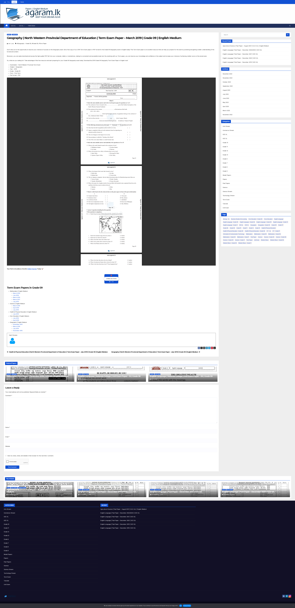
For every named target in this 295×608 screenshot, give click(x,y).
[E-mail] (10, 347)
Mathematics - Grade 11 (243, 237)
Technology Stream (228, 195)
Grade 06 (274, 225)
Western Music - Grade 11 (244, 243)
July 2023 (226, 94)
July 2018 (16, 295)
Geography (253, 225)
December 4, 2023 (13, 494)
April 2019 (16, 308)
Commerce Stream (228, 130)
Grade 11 (225, 146)
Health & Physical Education (269, 228)
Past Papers (226, 183)
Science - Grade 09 (228, 240)
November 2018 (17, 330)
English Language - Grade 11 (230, 225)
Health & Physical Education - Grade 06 (233, 231)
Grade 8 (225, 167)
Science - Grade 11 (240, 240)
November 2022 (227, 114)
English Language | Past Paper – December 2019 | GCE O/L (240, 62)
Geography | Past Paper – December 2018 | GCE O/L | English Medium (37, 376)
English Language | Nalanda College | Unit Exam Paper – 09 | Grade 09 (181, 376)
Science (225, 187)
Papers (225, 179)
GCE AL (21, 25)
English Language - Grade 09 (264, 222)
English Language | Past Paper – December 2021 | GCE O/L (240, 54)
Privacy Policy (187, 605)
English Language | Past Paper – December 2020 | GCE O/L (240, 58)
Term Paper (249, 240)
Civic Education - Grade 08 (255, 219)
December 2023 (227, 74)
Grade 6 (225, 159)
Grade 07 (280, 225)
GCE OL (13, 25)
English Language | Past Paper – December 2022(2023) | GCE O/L (242, 50)
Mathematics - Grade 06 (260, 234)
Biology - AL (226, 219)
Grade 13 (225, 155)
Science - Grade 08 (281, 237)
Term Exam (31, 25)
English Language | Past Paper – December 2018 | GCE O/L (118, 528)
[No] (293, 605)
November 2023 (227, 78)
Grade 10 (225, 142)
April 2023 (226, 106)
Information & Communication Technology (233, 234)
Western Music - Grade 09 (230, 243)
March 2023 (226, 110)
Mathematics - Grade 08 (274, 234)
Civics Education (268, 219)
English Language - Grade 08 (247, 222)
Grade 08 (225, 228)
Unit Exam (86, 374)
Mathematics (249, 234)
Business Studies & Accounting (239, 219)
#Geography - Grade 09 (24, 43)
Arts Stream (226, 126)
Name (7, 427)
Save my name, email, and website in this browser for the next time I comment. (30, 455)
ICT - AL (269, 231)
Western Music (264, 240)
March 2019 (16, 293)
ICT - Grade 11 (276, 231)
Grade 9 (9, 34)
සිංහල (9, 2)
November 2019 (17, 324)
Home (22, 2)
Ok (180, 605)
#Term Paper (43, 43)
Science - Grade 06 (269, 237)
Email (7, 437)
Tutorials (225, 203)
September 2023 (228, 86)
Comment (8, 395)
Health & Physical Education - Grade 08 (255, 231)
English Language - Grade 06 (230, 222)
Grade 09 (232, 228)
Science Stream (227, 191)
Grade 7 (225, 163)
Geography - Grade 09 (264, 225)
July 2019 (16, 301)
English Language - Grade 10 (280, 222)
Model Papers (227, 175)
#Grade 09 (35, 43)
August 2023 (226, 90)
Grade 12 (225, 151)
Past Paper (253, 237)
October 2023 (227, 82)
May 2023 (226, 102)
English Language (278, 219)
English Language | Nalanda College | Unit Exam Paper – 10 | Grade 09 (109, 376)
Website (7, 446)
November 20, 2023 (85, 494)
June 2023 (226, 98)
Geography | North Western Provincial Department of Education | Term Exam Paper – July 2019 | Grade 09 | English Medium (154, 352)
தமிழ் (5, 2)
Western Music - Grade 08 (277, 240)
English (14, 2)
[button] (290, 26)
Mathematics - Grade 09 (229, 237)
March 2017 (16, 299)
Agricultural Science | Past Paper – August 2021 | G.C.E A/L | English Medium (246, 46)
